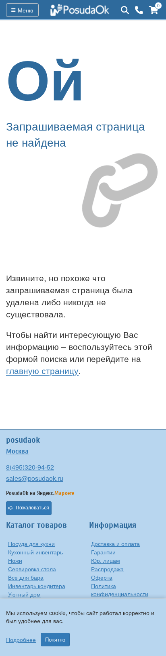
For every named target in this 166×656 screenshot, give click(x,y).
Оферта (101, 577)
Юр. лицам (105, 560)
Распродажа (107, 569)
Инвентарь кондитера (36, 586)
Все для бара (26, 577)
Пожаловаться (32, 508)
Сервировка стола (32, 569)
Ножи (15, 560)
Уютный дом (24, 594)
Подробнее (21, 640)
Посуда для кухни (31, 544)
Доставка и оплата (115, 544)
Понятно (55, 639)
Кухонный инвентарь (35, 552)
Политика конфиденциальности (119, 590)
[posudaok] (80, 10)
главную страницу (42, 370)
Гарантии (103, 552)
